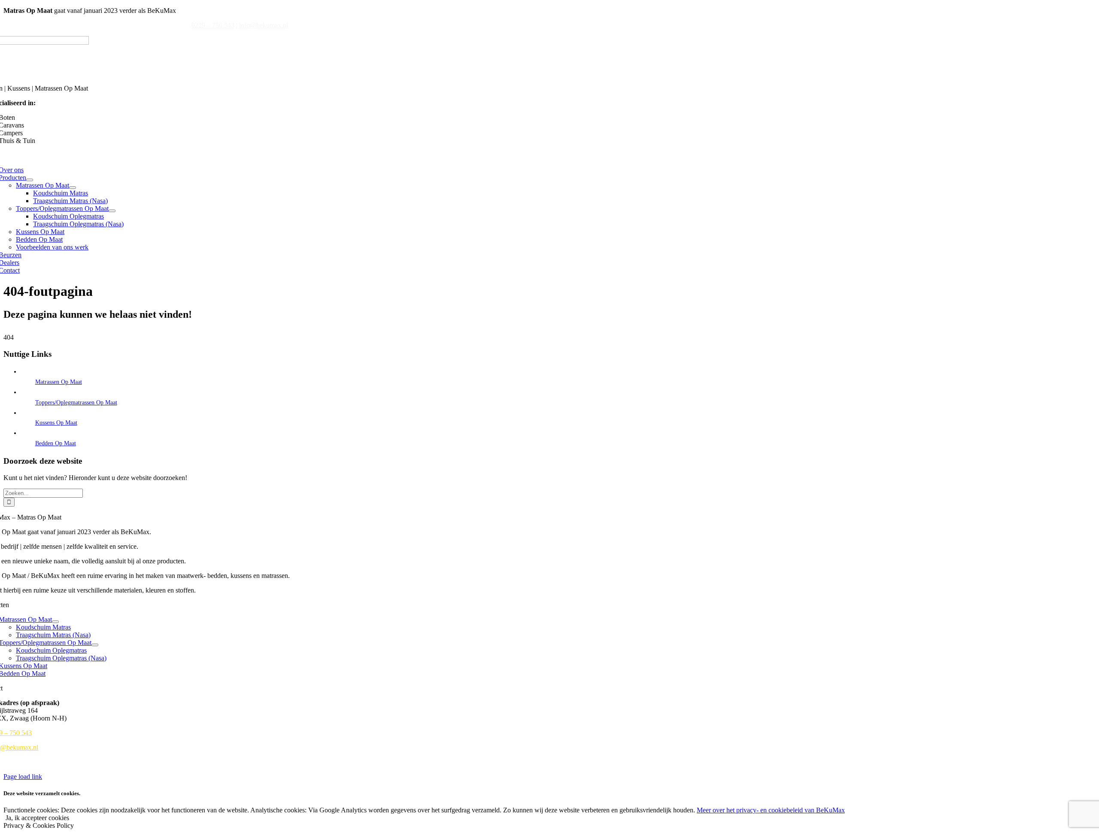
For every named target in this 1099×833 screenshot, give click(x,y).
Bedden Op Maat (55, 443)
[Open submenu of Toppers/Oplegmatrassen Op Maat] (112, 211)
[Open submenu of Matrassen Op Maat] (72, 187)
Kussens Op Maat (56, 423)
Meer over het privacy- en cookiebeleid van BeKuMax (771, 810)
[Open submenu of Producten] (29, 180)
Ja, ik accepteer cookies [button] (37, 817)
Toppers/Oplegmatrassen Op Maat (76, 402)
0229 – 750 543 (212, 25)
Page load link (22, 776)
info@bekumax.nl (263, 25)
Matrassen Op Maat (58, 382)
